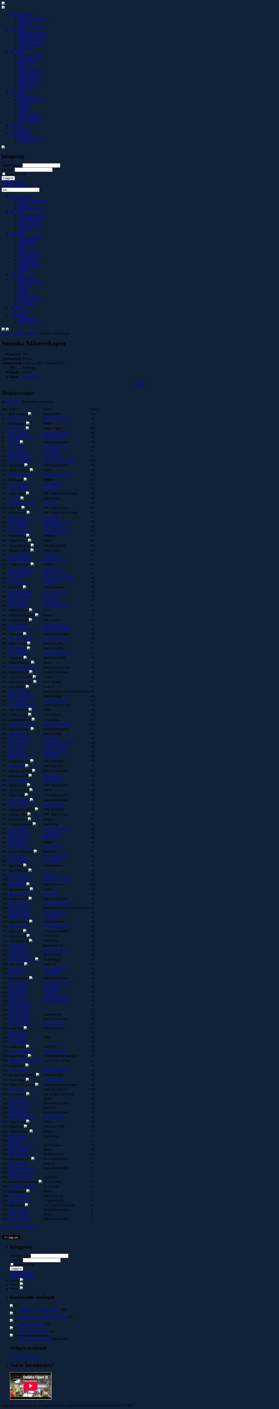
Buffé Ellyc (51, 555)
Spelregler (25, 103)
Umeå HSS (51, 451)
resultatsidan (14, 401)
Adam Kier (16, 733)
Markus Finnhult (19, 1010)
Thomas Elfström (20, 833)
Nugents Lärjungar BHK (60, 460)
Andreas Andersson (21, 724)
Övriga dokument (30, 118)
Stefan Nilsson (18, 1154)
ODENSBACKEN (47, 1309)
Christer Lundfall (20, 1177)
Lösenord (8, 169)
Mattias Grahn (18, 987)
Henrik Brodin (18, 488)
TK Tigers (50, 488)
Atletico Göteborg (55, 559)
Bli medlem (26, 136)
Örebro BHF (52, 738)
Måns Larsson (18, 983)
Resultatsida (30, 376)
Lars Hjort (15, 578)
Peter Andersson (19, 800)
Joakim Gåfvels (19, 992)
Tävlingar (17, 51)
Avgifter (24, 110)
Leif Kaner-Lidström (22, 1186)
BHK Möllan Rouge (57, 418)
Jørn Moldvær (18, 648)
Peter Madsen (17, 884)
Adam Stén (16, 1108)
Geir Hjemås (17, 766)
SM (21, 66)
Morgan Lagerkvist (21, 1117)
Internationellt (28, 77)
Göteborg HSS (53, 833)
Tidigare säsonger (30, 81)
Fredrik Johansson (20, 437)
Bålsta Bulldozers (55, 804)
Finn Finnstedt (18, 894)
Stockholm (60, 1317)
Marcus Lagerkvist (21, 1023)
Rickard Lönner (19, 908)
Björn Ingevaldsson (21, 705)
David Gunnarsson (21, 1145)
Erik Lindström (18, 1112)
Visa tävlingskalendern (24, 1356)
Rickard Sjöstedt (19, 531)
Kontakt (16, 125)
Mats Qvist (16, 747)
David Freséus (18, 582)
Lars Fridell (16, 447)
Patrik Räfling (18, 856)
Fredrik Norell (18, 954)
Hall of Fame (27, 122)
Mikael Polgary (19, 1033)
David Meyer (17, 1037)
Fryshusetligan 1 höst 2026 (35, 1317)
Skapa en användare (15, 185)
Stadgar (24, 107)
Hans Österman (19, 433)
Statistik (24, 88)
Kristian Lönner (19, 691)
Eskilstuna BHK (54, 1023)
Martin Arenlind (19, 653)
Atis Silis (14, 498)
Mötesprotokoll (29, 114)
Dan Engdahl (17, 879)
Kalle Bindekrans (20, 522)
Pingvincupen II (28, 1331)
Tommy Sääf (17, 969)
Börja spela (18, 29)
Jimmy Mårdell (18, 1001)
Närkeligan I (26, 1309)
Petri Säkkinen (18, 1014)
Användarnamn (12, 165)
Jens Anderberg (19, 860)
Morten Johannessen (22, 959)
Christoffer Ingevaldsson (24, 1060)
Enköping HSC (54, 437)
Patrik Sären (17, 1089)
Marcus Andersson (21, 460)
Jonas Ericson (18, 1210)
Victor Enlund (18, 1070)
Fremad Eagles (53, 775)
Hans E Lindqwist (20, 696)
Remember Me (16, 174)
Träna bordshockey (31, 44)
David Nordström (20, 559)
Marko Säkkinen (19, 950)
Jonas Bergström (19, 484)
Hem (5, 333)
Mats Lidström (18, 1136)
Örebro (44, 1331)
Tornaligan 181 (28, 1324)
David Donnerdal (20, 592)
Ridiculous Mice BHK (58, 983)
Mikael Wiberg (18, 756)
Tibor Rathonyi (18, 842)
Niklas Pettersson (20, 1200)
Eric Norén (16, 973)
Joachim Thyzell (19, 917)
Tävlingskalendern (31, 55)
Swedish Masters (30, 70)
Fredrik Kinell (18, 1163)
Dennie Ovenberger (21, 629)
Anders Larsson (19, 912)
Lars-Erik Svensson (21, 503)
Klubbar (24, 48)
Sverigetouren (28, 59)
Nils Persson (17, 1098)
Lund (41, 1324)
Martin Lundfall (19, 1149)
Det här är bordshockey (34, 18)
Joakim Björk (17, 945)
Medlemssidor (20, 133)
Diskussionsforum (30, 140)
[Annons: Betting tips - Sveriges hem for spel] (21, 1284)
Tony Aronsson (19, 751)
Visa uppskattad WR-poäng (19, 1226)
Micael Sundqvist (20, 738)
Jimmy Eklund (18, 828)
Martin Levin (17, 996)
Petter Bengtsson (19, 474)
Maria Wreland (18, 903)
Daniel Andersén (19, 1219)
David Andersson (20, 573)
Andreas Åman (18, 601)
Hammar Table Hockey (59, 742)
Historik (24, 22)
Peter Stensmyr (18, 605)
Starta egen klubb (30, 40)
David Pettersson (20, 1196)
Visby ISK (50, 875)
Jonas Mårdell (18, 1042)
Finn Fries (15, 418)
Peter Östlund (17, 451)
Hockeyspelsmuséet (32, 26)
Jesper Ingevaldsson (22, 667)
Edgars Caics (17, 428)
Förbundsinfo (28, 96)
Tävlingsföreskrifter (32, 99)
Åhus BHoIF (52, 860)
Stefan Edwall (18, 526)
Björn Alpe (16, 1140)
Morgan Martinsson (21, 1168)
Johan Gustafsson (20, 555)
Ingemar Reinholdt (21, 638)
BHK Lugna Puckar (57, 447)
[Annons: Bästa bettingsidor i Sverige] (21, 1288)
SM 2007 (139, 384)
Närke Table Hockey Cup (34, 1339)
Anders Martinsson (21, 1103)
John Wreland (18, 624)
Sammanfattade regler (33, 33)
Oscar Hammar (18, 742)
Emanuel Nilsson (20, 1051)
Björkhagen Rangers (57, 1001)
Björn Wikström (19, 847)
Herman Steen (18, 517)
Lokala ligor (27, 63)
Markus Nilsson (19, 926)
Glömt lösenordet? (13, 182)
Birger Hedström (19, 875)
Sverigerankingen (30, 74)
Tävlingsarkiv (28, 85)
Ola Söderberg (18, 804)
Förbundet (17, 92)
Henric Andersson (20, 596)
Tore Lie (14, 442)
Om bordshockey (22, 15)
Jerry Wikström (18, 780)
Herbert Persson (19, 1214)
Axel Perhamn (18, 700)
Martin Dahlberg (19, 1005)
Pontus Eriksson (19, 569)
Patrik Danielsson (20, 456)
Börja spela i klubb (31, 37)
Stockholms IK (53, 456)
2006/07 (32, 333)
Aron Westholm (19, 1019)
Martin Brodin (18, 838)
